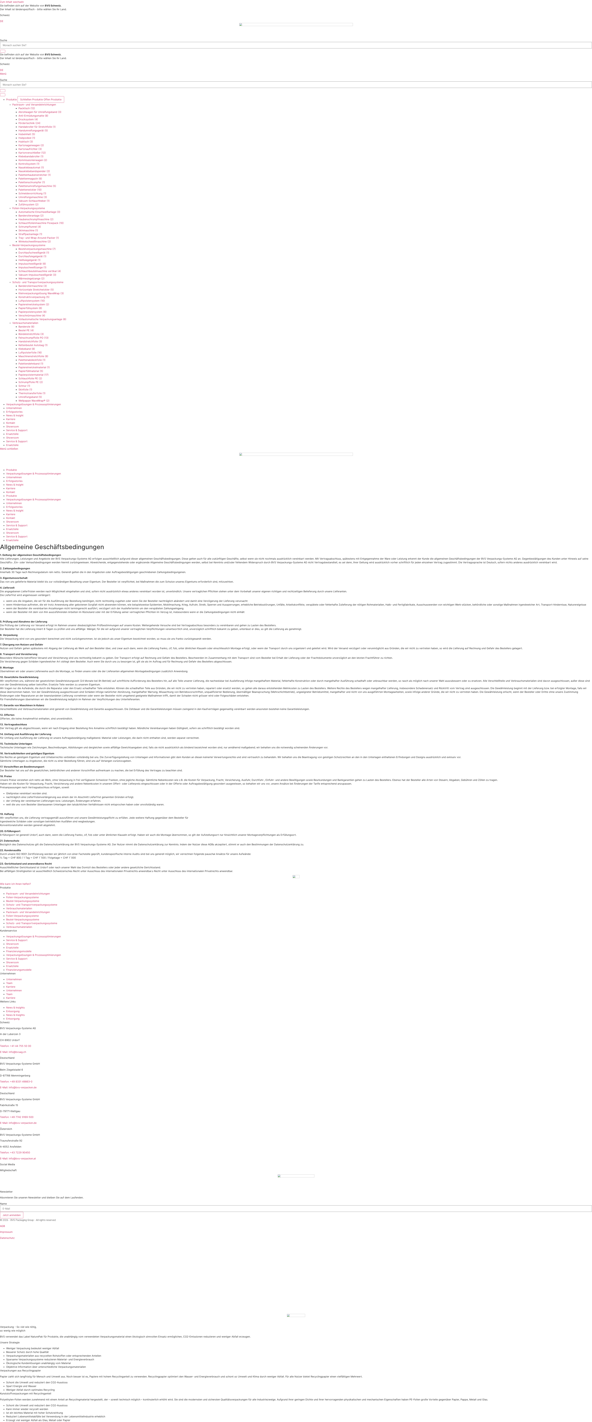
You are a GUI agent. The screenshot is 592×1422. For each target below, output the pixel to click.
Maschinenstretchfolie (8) (33, 356)
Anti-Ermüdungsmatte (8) (33, 115)
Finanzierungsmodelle (18, 951)
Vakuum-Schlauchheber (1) (34, 200)
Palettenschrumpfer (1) (31, 182)
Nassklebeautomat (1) (31, 167)
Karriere (10, 986)
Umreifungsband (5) (30, 396)
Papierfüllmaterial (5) (30, 371)
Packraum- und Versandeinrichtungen (34, 104)
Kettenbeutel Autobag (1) (33, 345)
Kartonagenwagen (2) (31, 145)
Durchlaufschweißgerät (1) (33, 252)
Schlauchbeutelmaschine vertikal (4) (39, 271)
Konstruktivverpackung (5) (33, 297)
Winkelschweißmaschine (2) (34, 241)
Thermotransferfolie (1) (31, 393)
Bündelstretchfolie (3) (31, 334)
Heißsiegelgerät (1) (29, 260)
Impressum (6, 1231)
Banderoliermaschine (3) (32, 285)
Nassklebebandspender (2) (34, 171)
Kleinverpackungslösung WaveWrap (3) (41, 293)
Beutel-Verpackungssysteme (28, 245)
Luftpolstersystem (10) (31, 300)
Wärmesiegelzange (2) (31, 278)
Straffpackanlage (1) (30, 234)
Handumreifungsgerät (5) (33, 130)
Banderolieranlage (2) (31, 215)
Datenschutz (7, 1237)
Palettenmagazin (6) (30, 178)
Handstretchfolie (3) (30, 341)
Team (9, 983)
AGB (2, 1226)
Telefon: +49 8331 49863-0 (16, 1081)
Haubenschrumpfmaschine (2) (35, 219)
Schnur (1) (24, 385)
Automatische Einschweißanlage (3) (39, 211)
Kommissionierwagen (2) (32, 160)
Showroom (12, 426)
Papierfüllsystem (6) (30, 308)
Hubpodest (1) (26, 137)
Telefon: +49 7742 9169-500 (16, 1117)
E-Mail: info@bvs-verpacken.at (18, 1158)
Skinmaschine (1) (28, 230)
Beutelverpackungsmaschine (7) (37, 248)
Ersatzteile (12, 433)
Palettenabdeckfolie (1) (31, 359)
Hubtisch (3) (25, 141)
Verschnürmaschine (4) (31, 315)
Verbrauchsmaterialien (25, 322)
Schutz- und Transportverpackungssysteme (37, 282)
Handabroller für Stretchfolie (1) (37, 126)
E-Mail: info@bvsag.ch (13, 1051)
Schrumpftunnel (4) (29, 226)
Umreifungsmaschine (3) (32, 197)
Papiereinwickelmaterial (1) (34, 367)
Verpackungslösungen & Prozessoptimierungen (33, 936)
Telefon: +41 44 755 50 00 (15, 1045)
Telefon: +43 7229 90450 (15, 1152)
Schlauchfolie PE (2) (30, 378)
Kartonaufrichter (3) (30, 148)
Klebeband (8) (26, 348)
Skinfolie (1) (25, 389)
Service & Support (16, 430)
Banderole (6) (26, 326)
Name (3, 1203)
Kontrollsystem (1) (28, 163)
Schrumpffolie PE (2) (30, 382)
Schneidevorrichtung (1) (32, 193)
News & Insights (15, 1007)
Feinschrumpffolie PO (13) (33, 337)
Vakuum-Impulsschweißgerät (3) (37, 274)
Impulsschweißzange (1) (32, 267)
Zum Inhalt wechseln (12, 1)
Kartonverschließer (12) (32, 152)
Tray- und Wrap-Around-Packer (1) (38, 237)
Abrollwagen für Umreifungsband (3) (39, 111)
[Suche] (2, 51)
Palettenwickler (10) (30, 189)
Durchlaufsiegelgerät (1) (32, 256)
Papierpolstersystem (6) (32, 311)
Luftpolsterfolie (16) (30, 352)
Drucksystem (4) (28, 119)
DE (1, 21)
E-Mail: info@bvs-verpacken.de (18, 1087)
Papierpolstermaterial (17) (33, 374)
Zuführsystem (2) (28, 204)
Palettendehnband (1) (30, 363)
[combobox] (296, 45)
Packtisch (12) (26, 108)
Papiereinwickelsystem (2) (33, 304)
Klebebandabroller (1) (30, 156)
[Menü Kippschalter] (2, 94)
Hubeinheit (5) (26, 134)
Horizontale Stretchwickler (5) (36, 289)
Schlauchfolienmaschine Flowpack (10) (41, 223)
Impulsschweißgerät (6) (32, 263)
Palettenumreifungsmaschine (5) (37, 186)
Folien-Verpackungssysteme (28, 208)
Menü (3, 73)
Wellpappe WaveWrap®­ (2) (33, 400)
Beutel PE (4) (26, 330)
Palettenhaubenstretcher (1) (34, 174)
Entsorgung (13, 1011)
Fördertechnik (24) (29, 123)
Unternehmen (14, 979)
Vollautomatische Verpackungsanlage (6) (42, 319)
